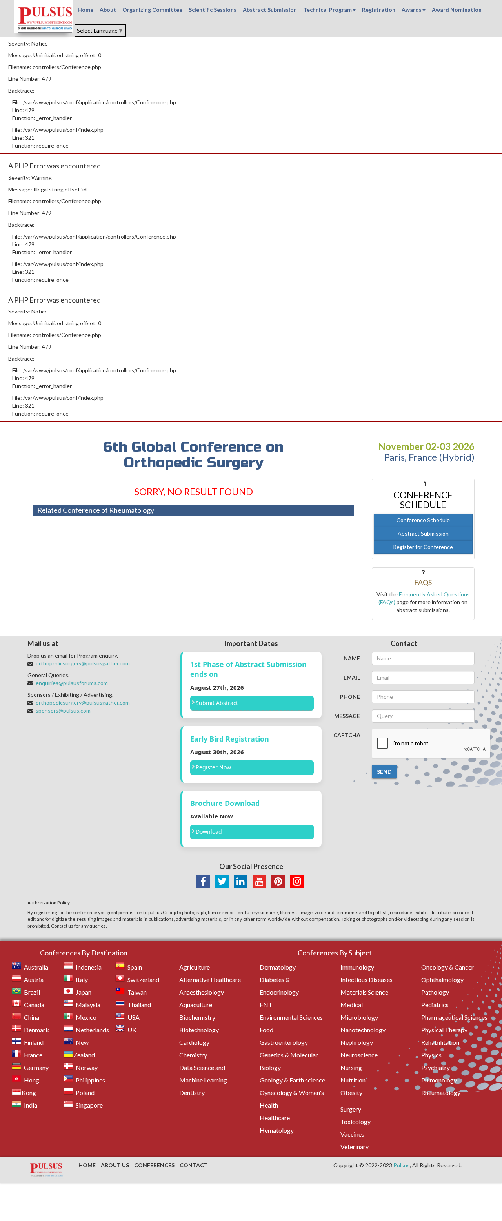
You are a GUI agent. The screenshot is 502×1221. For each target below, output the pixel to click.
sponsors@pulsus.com (63, 710)
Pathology (435, 992)
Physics (431, 1055)
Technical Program (327, 9)
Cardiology (194, 1042)
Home (85, 9)
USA (133, 1017)
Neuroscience (359, 1055)
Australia (36, 967)
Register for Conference (423, 546)
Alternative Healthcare (210, 979)
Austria (34, 979)
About (108, 9)
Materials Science (364, 992)
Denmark (36, 1029)
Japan (83, 992)
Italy (82, 979)
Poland (85, 1092)
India (30, 1105)
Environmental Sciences (291, 1017)
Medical (351, 1004)
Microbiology (359, 1017)
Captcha (346, 735)
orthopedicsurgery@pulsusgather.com (83, 663)
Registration (378, 9)
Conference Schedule (423, 520)
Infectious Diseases (366, 979)
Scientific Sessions (212, 9)
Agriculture (194, 967)
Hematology (277, 1130)
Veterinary (354, 1146)
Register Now (213, 767)
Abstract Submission (270, 9)
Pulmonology (439, 1080)
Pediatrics (435, 1004)
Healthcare (275, 1117)
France (33, 1055)
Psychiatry (435, 1067)
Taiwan (137, 992)
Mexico (86, 1017)
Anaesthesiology (201, 992)
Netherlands (92, 1029)
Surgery (350, 1109)
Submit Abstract (217, 703)
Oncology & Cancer (447, 967)
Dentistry (192, 1092)
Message (347, 716)
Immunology (357, 967)
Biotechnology (199, 1029)
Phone (350, 696)
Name (352, 658)
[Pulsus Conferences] (47, 1170)
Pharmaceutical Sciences (454, 1017)
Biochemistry (197, 1017)
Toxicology (355, 1121)
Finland (34, 1042)
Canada (34, 1004)
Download (209, 831)
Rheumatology (440, 1092)
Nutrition (353, 1080)
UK (131, 1029)
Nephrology (356, 1042)
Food (266, 1029)
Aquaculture (195, 1004)
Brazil (32, 992)
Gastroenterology (284, 1042)
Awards (412, 9)
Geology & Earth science (292, 1080)
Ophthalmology (442, 979)
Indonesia (89, 967)
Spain (134, 967)
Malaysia (88, 1004)
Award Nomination (457, 9)
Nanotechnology (363, 1029)
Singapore (89, 1105)
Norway (87, 1067)
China (31, 1017)
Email (352, 677)
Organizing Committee (152, 9)
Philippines (90, 1080)
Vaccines (352, 1134)
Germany (36, 1067)
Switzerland (143, 979)
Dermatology (278, 967)
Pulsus (401, 1165)
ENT (266, 1004)
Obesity (351, 1092)
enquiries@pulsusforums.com (72, 683)
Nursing (351, 1067)
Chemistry (193, 1055)
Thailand (139, 1004)
